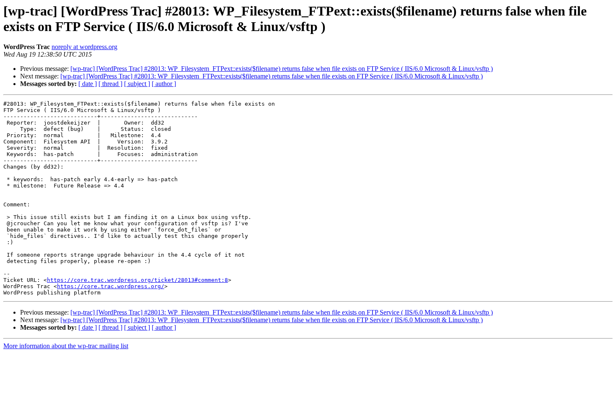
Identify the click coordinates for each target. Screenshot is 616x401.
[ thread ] (110, 83)
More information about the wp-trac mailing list (65, 345)
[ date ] (87, 83)
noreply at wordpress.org (84, 46)
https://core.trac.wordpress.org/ (110, 286)
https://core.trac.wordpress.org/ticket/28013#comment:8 (137, 280)
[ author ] (164, 83)
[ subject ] (137, 83)
